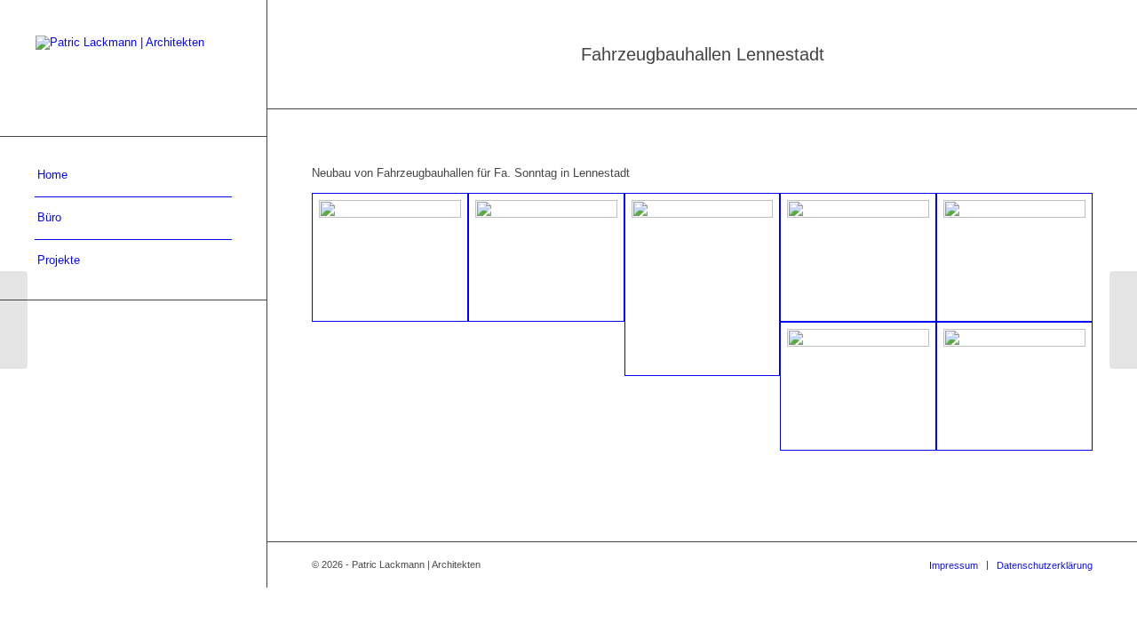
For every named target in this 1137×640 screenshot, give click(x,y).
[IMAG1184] (1014, 257)
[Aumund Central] (14, 320)
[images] (702, 285)
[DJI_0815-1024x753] (390, 257)
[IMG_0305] (858, 386)
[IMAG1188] (1014, 386)
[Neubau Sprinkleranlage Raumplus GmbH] (1123, 320)
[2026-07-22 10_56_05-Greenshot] (546, 257)
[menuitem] (133, 176)
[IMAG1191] (858, 257)
